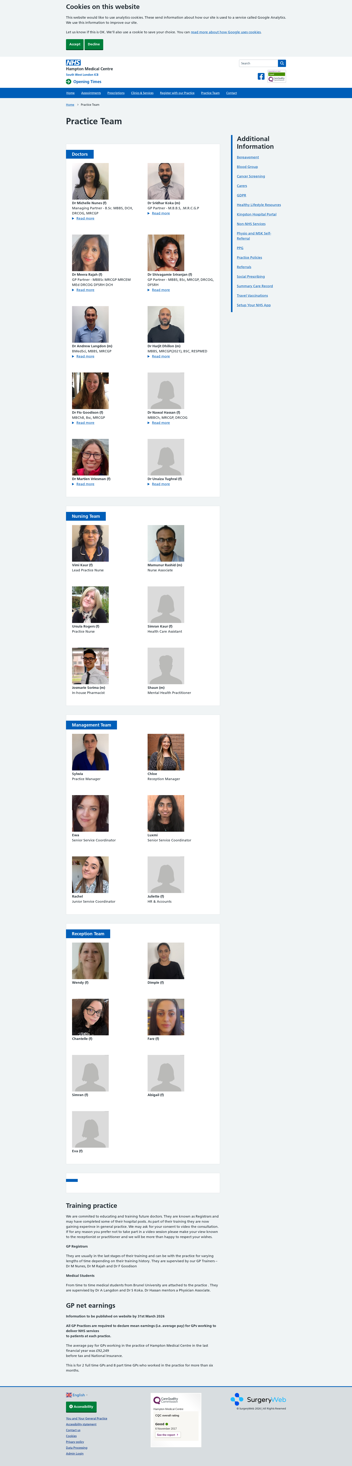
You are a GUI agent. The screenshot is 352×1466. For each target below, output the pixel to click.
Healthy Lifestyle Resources (259, 205)
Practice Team (210, 93)
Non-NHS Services (251, 224)
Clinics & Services (142, 93)
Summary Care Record (255, 286)
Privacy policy (75, 1442)
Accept (74, 44)
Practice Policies (249, 257)
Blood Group (247, 167)
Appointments (91, 93)
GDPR (241, 195)
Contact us (73, 1430)
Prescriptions (115, 93)
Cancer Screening (251, 176)
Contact (231, 93)
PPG (240, 248)
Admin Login (75, 1453)
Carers (242, 186)
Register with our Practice (177, 93)
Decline (94, 44)
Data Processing (76, 1448)
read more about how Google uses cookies (226, 32)
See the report (166, 1434)
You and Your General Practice (86, 1418)
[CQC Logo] (165, 1403)
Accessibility (83, 1407)
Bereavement (248, 157)
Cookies (71, 1436)
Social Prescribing (251, 276)
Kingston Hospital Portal (256, 214)
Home (70, 93)
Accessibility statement (81, 1424)
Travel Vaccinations (252, 295)
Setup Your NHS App (254, 305)
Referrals (244, 267)
